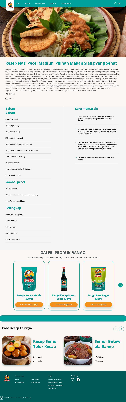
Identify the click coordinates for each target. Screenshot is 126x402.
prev (115, 329)
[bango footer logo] (7, 378)
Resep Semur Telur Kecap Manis (45, 346)
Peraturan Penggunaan (55, 385)
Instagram (72, 379)
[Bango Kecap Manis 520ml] (29, 279)
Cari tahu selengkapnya (29, 304)
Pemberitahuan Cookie (55, 379)
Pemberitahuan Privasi (55, 382)
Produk (27, 3)
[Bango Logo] (10, 5)
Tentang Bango (66, 3)
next (121, 329)
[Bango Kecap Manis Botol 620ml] (64, 279)
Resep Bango (39, 3)
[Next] (120, 285)
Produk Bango (19, 382)
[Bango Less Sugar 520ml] (98, 279)
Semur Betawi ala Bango (108, 344)
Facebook (78, 379)
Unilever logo (2, 398)
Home (18, 3)
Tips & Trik (52, 3)
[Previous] (7, 285)
